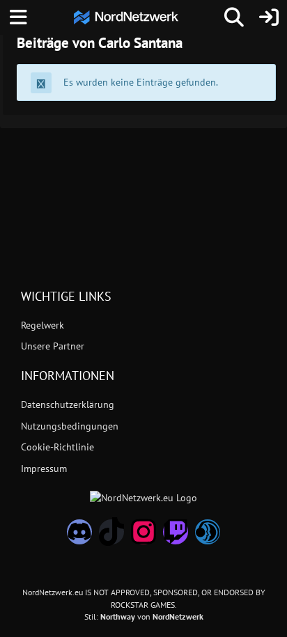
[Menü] (18, 17)
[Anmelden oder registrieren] (269, 17)
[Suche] (234, 17)
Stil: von (143, 616)
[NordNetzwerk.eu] (126, 17)
